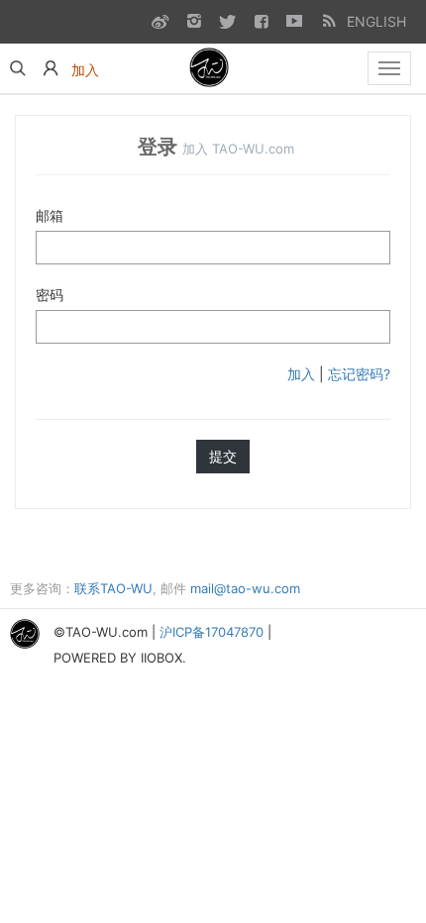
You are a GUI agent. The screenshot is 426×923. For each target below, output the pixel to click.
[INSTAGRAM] (193, 21)
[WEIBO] (159, 21)
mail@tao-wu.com (245, 588)
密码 (49, 294)
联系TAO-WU (113, 588)
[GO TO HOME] (211, 68)
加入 (301, 373)
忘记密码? (359, 373)
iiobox (161, 658)
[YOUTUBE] (294, 21)
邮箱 (49, 215)
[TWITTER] (227, 21)
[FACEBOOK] (260, 21)
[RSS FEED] (328, 21)
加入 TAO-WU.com (238, 148)
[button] (50, 68)
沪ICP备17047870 (212, 633)
